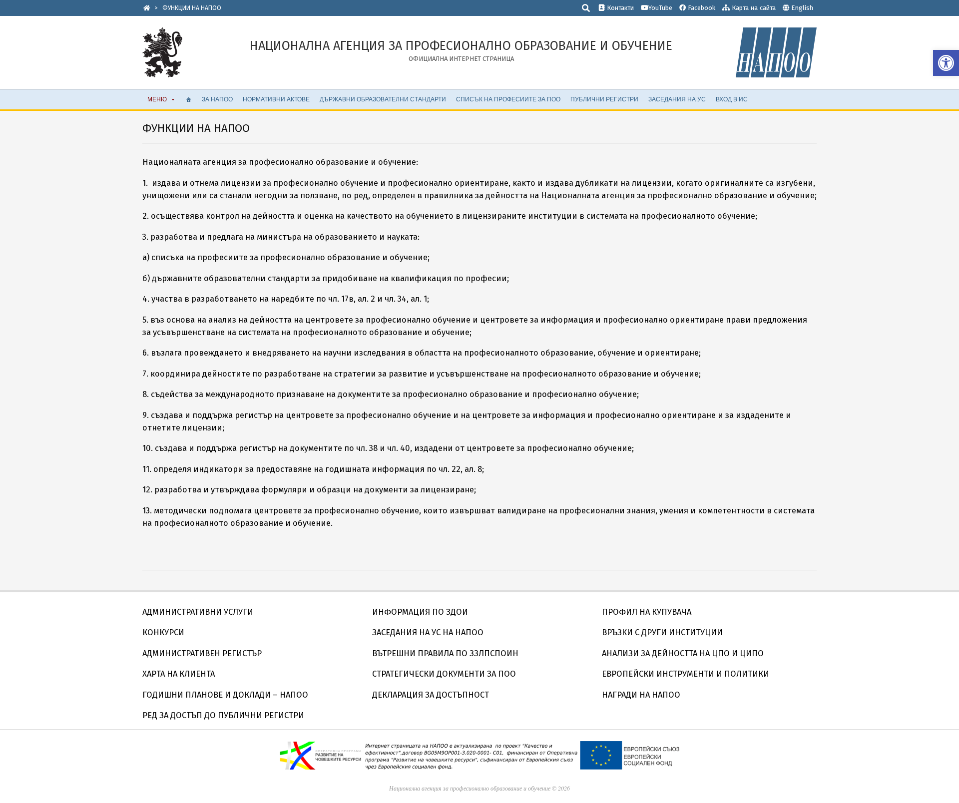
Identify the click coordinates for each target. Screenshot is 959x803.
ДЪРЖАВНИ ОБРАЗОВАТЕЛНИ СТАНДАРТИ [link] (383, 99)
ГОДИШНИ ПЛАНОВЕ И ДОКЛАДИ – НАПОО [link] (225, 695)
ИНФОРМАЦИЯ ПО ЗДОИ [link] (420, 612)
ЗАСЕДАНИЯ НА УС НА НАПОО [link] (427, 632)
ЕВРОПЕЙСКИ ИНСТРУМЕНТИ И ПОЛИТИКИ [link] (685, 674)
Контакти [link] (619, 7)
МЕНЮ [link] (157, 99)
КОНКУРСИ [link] (163, 632)
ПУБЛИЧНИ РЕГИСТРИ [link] (604, 99)
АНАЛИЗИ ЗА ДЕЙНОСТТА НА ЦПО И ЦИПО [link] (683, 653)
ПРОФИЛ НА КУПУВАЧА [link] (646, 612)
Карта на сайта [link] (753, 7)
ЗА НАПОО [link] (217, 99)
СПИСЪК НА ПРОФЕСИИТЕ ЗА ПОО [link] (508, 99)
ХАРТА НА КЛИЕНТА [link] (178, 674)
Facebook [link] (700, 7)
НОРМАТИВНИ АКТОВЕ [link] (276, 99)
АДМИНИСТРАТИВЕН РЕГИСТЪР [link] (202, 653)
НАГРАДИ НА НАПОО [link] (641, 695)
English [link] (802, 7)
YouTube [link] (660, 7)
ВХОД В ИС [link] (732, 99)
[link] (946, 63)
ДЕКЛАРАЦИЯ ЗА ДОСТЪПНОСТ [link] (430, 695)
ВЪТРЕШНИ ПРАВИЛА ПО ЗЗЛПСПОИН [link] (445, 653)
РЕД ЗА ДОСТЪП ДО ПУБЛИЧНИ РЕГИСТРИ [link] (223, 715)
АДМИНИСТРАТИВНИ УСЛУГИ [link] (197, 612)
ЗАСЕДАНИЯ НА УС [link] (677, 99)
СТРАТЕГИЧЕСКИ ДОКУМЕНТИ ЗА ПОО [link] (444, 674)
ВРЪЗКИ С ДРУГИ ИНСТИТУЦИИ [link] (662, 632)
